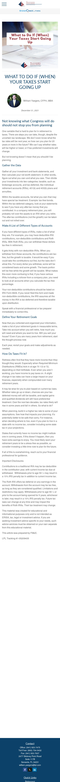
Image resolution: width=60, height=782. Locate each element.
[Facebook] (25, 770)
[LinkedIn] (35, 770)
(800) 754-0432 (34, 750)
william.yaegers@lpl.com (30, 765)
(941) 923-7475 (33, 747)
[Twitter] (30, 770)
